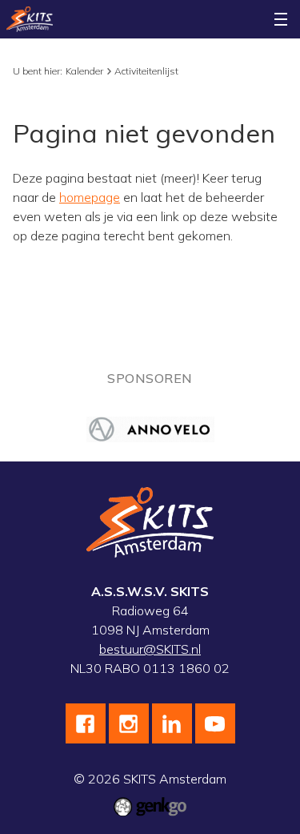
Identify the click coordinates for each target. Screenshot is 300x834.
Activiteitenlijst (146, 71)
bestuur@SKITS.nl (150, 649)
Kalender (84, 71)
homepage (89, 197)
